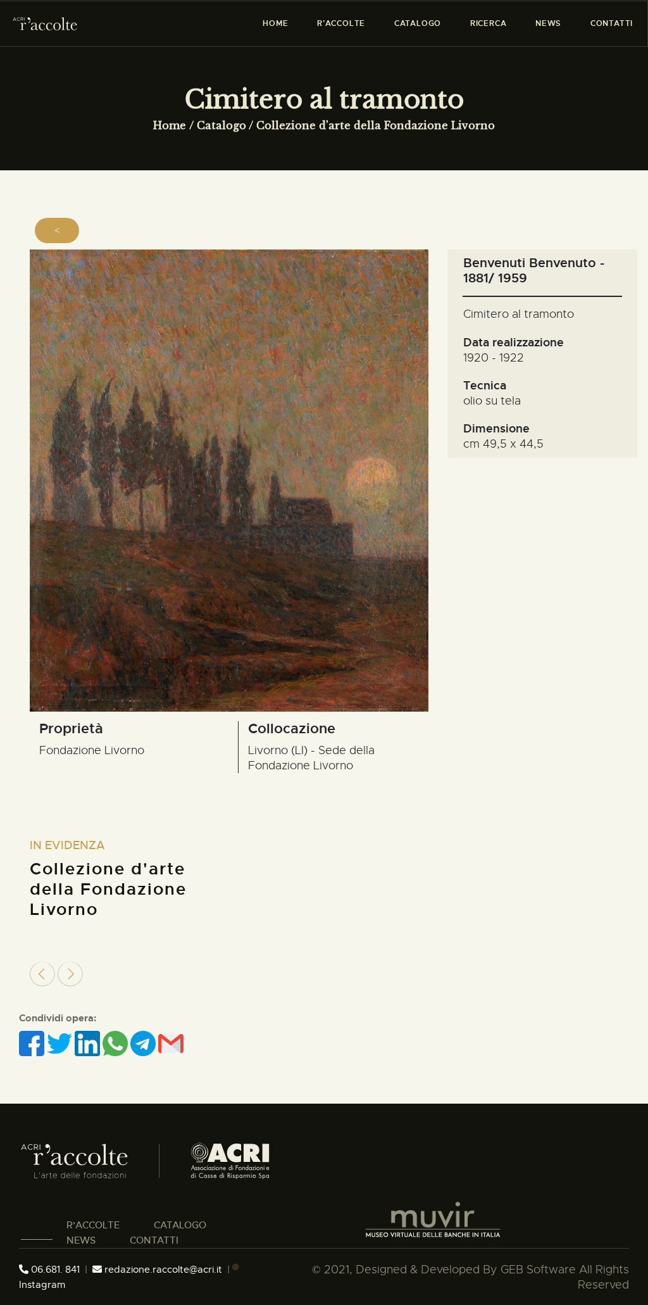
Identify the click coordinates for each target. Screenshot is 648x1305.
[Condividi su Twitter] (61, 1043)
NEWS (81, 1240)
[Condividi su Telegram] (144, 1043)
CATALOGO (180, 1225)
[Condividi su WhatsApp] (116, 1043)
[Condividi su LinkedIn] (89, 1043)
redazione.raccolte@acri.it (163, 1269)
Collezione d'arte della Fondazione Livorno (375, 125)
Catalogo (221, 125)
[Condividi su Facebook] (33, 1043)
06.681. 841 (54, 1269)
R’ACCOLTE (93, 1225)
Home (169, 125)
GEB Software (538, 1270)
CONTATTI (154, 1240)
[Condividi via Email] (171, 1043)
